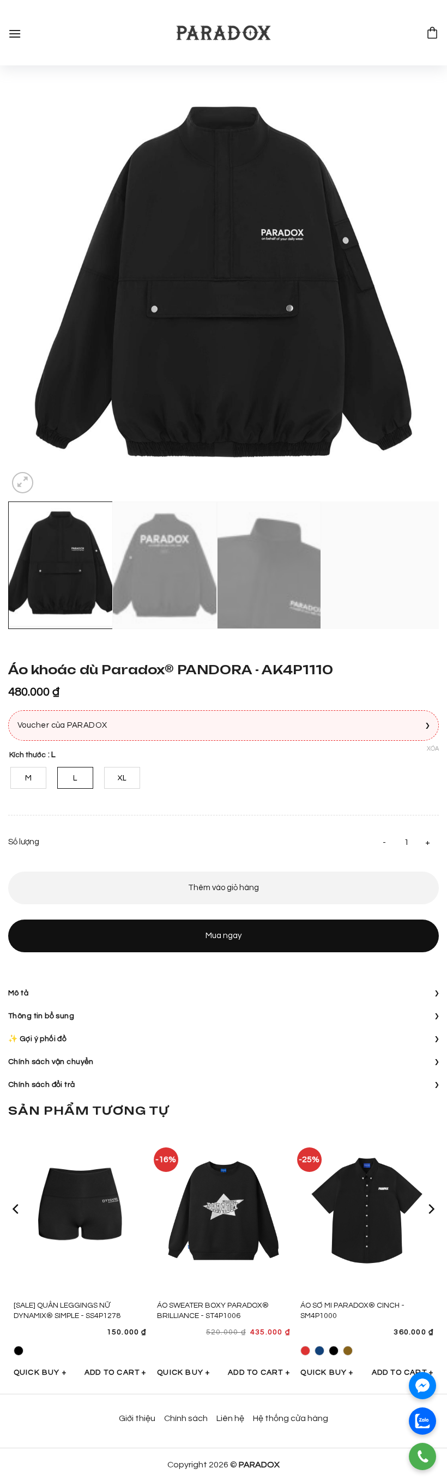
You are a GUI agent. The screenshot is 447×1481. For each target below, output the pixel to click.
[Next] (416, 281)
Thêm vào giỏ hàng (223, 888)
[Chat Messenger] (422, 1385)
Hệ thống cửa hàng (290, 1418)
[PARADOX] (223, 33)
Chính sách (186, 1418)
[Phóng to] (22, 482)
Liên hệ (230, 1418)
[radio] (28, 778)
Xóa (433, 749)
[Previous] (30, 281)
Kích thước (27, 755)
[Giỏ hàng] (432, 33)
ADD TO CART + (115, 1372)
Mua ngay (223, 936)
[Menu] (15, 32)
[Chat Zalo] (422, 1421)
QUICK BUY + (40, 1372)
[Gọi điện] (422, 1456)
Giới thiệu (137, 1418)
